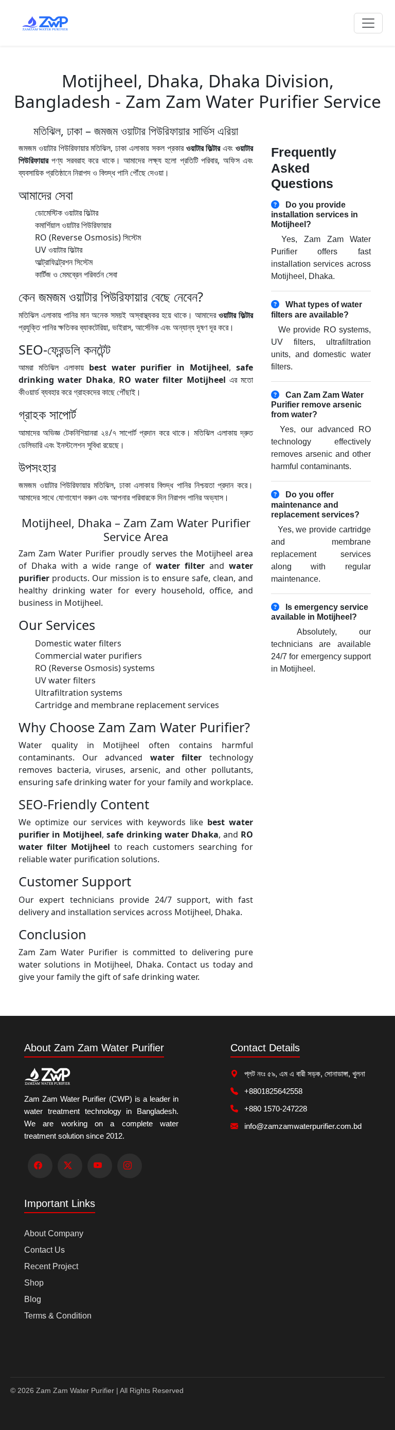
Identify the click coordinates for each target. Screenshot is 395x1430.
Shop (34, 1282)
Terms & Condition (58, 1315)
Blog (32, 1299)
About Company (53, 1233)
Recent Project (51, 1266)
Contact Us (44, 1250)
